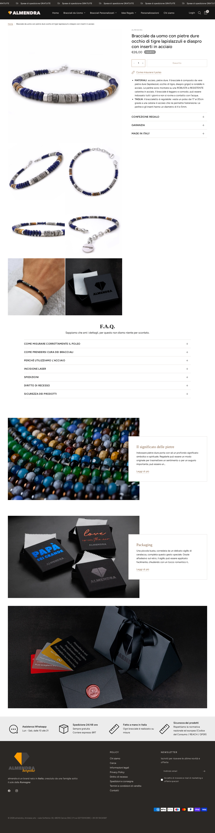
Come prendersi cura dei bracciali (49, 352)
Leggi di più (142, 471)
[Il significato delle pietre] (73, 459)
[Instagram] (18, 790)
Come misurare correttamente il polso (52, 343)
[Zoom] (116, 35)
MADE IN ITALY (141, 133)
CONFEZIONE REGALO (145, 116)
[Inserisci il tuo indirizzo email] (204, 771)
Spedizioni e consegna (121, 781)
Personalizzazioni (150, 12)
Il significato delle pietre (155, 447)
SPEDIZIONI (31, 377)
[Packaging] (73, 557)
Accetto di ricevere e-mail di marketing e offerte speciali (183, 779)
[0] (205, 13)
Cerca (113, 763)
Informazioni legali (119, 767)
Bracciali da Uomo (73, 12)
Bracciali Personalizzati (102, 12)
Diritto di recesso (37, 385)
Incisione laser (35, 368)
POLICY (114, 752)
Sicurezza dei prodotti (40, 393)
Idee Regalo (127, 12)
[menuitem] (55, 12)
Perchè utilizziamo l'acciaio (44, 360)
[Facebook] (11, 790)
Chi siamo (169, 12)
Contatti (114, 790)
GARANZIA (138, 125)
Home (55, 12)
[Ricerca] (199, 13)
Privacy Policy (117, 772)
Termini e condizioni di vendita (125, 785)
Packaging (144, 545)
